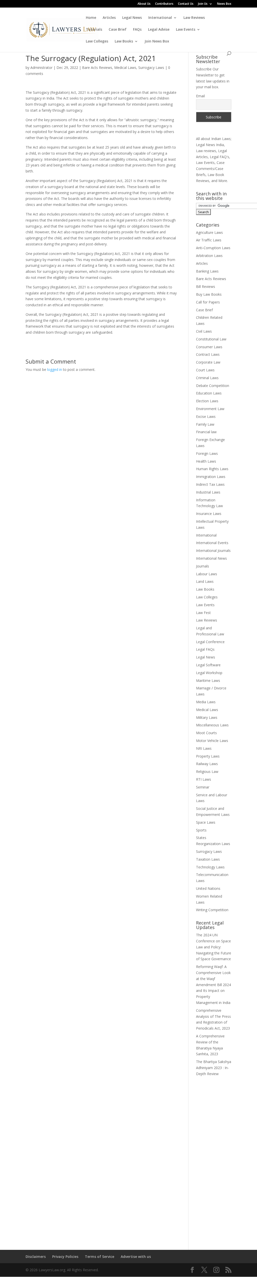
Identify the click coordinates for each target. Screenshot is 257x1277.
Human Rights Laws (212, 468)
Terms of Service (99, 1256)
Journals (202, 566)
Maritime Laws (208, 680)
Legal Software (208, 665)
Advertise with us (136, 1256)
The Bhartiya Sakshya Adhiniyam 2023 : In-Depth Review (213, 1067)
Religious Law (207, 771)
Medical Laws (125, 67)
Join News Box (157, 41)
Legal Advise (158, 30)
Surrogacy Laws (151, 67)
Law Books (124, 41)
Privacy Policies (65, 1256)
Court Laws (205, 370)
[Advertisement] (213, 1159)
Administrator (41, 67)
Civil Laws (204, 331)
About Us (144, 4)
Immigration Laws (210, 476)
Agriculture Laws (209, 232)
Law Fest (203, 612)
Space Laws (205, 822)
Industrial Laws (208, 492)
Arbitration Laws (209, 255)
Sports (201, 830)
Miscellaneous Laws (212, 725)
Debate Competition (212, 385)
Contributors (164, 4)
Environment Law (210, 408)
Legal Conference (210, 641)
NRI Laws (204, 748)
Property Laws (208, 756)
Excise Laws (206, 416)
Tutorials (94, 30)
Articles (109, 18)
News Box (224, 4)
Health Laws (206, 461)
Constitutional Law (211, 339)
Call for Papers (208, 302)
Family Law (205, 424)
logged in (54, 369)
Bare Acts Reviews (97, 67)
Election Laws (207, 401)
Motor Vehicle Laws (212, 740)
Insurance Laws (208, 513)
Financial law (206, 431)
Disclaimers (36, 1256)
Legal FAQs (205, 649)
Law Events (185, 30)
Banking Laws (207, 271)
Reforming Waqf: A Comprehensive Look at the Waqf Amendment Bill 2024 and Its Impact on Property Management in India (213, 984)
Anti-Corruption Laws (213, 247)
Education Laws (209, 393)
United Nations (208, 888)
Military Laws (206, 717)
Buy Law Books (209, 294)
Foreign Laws (207, 453)
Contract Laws (208, 354)
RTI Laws (203, 779)
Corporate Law (208, 362)
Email (200, 96)
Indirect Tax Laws (210, 484)
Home (91, 18)
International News (211, 558)
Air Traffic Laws (208, 240)
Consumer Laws (209, 346)
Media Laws (206, 701)
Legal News (132, 18)
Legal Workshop (209, 672)
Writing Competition (212, 909)
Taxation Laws (208, 859)
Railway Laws (207, 763)
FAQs (137, 30)
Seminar (202, 787)
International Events (212, 542)
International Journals (213, 550)
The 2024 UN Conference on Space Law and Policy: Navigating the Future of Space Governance (213, 947)
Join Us (203, 4)
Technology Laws (210, 867)
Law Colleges (97, 41)
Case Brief (117, 30)
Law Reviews (194, 18)
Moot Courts (206, 732)
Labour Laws (206, 573)
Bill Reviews (205, 286)
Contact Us (186, 4)
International (160, 18)
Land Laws (205, 581)
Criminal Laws (207, 377)
